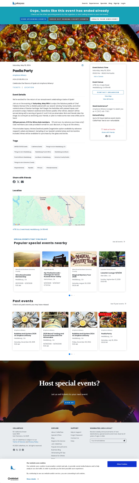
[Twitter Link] (18, 182)
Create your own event (105, 19)
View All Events (108, 99)
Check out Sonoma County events (69, 19)
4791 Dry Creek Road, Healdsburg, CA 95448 (30, 229)
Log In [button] (123, 3)
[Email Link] (22, 182)
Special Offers (56, 435)
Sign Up (116, 3)
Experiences (94, 3)
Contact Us (75, 438)
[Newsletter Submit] (124, 441)
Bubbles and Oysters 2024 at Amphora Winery (83, 334)
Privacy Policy (33, 442)
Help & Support (76, 432)
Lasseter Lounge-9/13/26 (111, 273)
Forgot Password (76, 435)
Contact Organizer (108, 92)
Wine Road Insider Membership (23, 276)
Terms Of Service (19, 442)
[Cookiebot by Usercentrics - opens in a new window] (13, 479)
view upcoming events (33, 19)
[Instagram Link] (109, 136)
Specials (103, 3)
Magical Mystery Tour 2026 (81, 276)
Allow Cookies (122, 464)
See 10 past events (117, 304)
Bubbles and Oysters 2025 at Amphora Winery (25, 334)
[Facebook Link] (14, 182)
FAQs (72, 441)
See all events (118, 242)
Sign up (69, 403)
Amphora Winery (19, 75)
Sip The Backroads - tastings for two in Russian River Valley (52, 275)
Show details (31, 479)
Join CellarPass (56, 444)
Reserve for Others (58, 456)
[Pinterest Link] (23, 450)
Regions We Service (58, 441)
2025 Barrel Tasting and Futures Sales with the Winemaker (53, 335)
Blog (110, 3)
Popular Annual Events (59, 447)
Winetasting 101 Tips (58, 453)
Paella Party (106, 333)
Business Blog (56, 450)
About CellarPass (57, 432)
